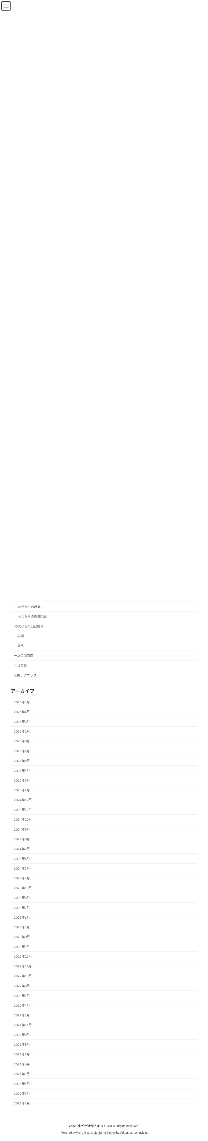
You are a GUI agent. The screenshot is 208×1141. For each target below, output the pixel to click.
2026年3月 (22, 722)
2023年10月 (23, 888)
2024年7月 (22, 849)
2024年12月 (23, 800)
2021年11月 (23, 1025)
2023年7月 (22, 908)
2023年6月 (22, 917)
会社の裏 (20, 666)
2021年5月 (22, 1074)
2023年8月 (22, 898)
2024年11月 (23, 810)
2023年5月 (22, 927)
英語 (20, 636)
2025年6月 (22, 761)
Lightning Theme (105, 1132)
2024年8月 (22, 839)
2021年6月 (22, 1064)
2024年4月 (22, 878)
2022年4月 (22, 1005)
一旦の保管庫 (23, 656)
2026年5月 (22, 702)
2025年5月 (22, 771)
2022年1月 (22, 1015)
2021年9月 (22, 1035)
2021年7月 (22, 1054)
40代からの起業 (29, 607)
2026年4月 (22, 712)
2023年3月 (22, 937)
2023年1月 (22, 947)
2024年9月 (22, 829)
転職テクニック (25, 675)
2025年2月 (22, 790)
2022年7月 (22, 996)
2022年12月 (23, 956)
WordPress (83, 1132)
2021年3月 (22, 1093)
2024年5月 (22, 868)
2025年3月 (22, 780)
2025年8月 (22, 741)
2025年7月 (22, 751)
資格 (20, 646)
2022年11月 (23, 966)
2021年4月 (22, 1084)
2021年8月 (22, 1045)
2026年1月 (22, 732)
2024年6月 (22, 859)
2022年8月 (22, 986)
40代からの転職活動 (32, 617)
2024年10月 (23, 820)
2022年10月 (23, 976)
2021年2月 (22, 1103)
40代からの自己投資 (29, 626)
